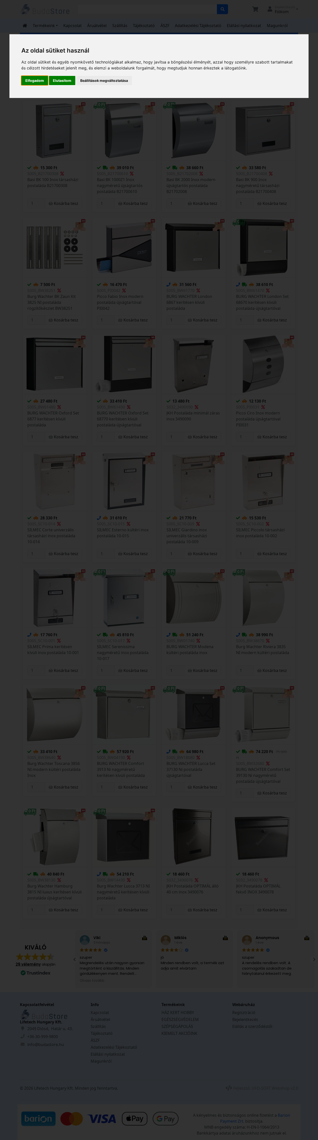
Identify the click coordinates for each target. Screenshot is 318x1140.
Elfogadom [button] (34, 80)
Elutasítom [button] (62, 80)
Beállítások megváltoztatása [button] (104, 80)
